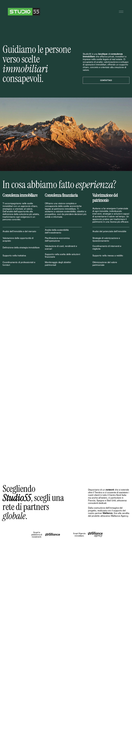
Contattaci (106, 80)
